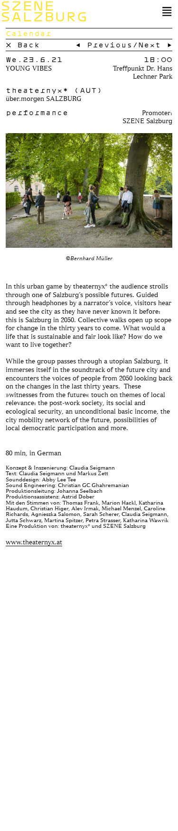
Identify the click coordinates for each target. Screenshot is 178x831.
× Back (23, 44)
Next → (155, 44)
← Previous (103, 44)
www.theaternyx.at (34, 542)
